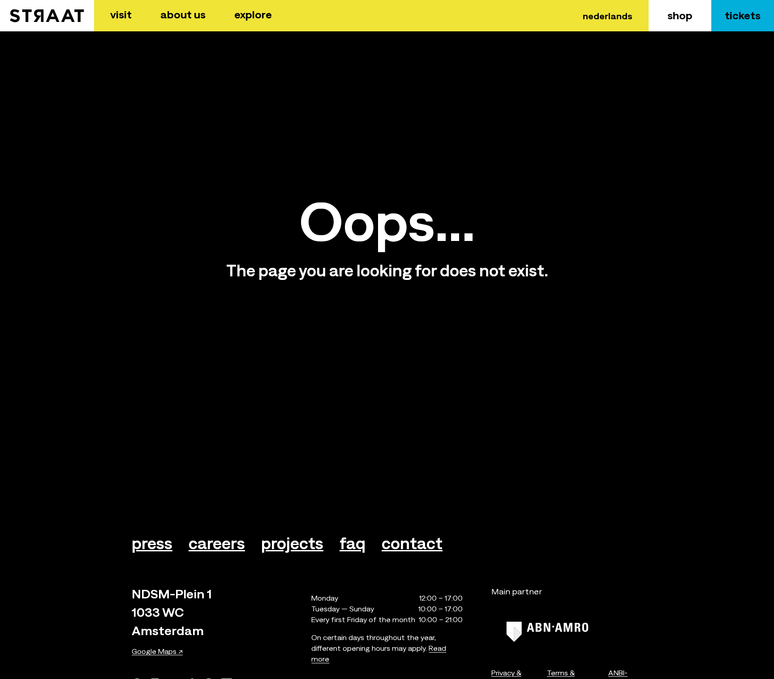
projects (292, 543)
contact (412, 543)
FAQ (353, 543)
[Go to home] (47, 15)
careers (217, 543)
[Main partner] (547, 631)
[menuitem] (121, 15)
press (152, 543)
